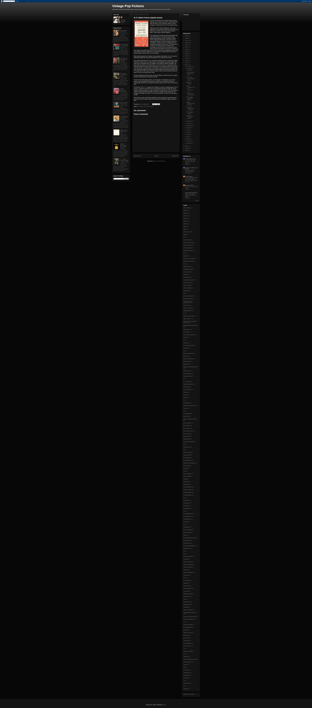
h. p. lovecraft (186, 381)
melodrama (186, 484)
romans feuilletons (188, 572)
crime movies (186, 285)
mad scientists (187, 473)
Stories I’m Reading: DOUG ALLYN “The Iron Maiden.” (190, 195)
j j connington (186, 413)
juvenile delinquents (188, 441)
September (190, 125)
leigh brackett (186, 455)
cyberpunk (186, 290)
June (188, 132)
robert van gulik (187, 567)
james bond (186, 416)
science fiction (187, 588)
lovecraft (185, 468)
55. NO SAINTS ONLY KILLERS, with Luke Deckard (190, 162)
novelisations (186, 508)
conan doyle (186, 277)
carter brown (186, 266)
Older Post (175, 156)
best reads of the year (189, 69)
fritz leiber (185, 348)
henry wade (186, 386)
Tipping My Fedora (190, 158)
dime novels (186, 305)
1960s (185, 221)
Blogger (164, 704)
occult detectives (148, 106)
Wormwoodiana (189, 185)
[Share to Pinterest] (159, 104)
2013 (186, 65)
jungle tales (186, 439)
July (188, 130)
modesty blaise (187, 495)
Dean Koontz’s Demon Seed (124, 103)
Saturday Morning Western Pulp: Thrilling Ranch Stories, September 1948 (191, 179)
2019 (186, 51)
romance (185, 569)
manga (185, 479)
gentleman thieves (188, 358)
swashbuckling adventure (189, 612)
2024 (186, 40)
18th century (186, 207)
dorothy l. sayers (187, 308)
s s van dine (186, 580)
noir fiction (186, 503)
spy (184, 599)
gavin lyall (185, 356)
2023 (186, 42)
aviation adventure (188, 250)
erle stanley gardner (188, 334)
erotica (185, 337)
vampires (185, 656)
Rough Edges (189, 176)
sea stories (186, 591)
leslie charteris (187, 460)
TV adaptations (187, 643)
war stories (186, 670)
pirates (185, 535)
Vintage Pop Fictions (128, 6)
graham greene (187, 373)
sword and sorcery (188, 619)
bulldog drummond (188, 261)
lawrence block (187, 452)
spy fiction (185, 601)
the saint (185, 630)
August (188, 127)
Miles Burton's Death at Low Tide (123, 131)
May (188, 134)
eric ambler (186, 332)
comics (185, 274)
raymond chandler (188, 556)
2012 (186, 146)
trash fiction (186, 640)
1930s (185, 213)
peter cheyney (187, 532)
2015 (186, 60)
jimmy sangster (187, 423)
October (189, 123)
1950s (185, 218)
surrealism (186, 607)
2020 (186, 49)
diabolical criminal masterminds (187, 302)
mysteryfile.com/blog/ (191, 192)
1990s (185, 229)
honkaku (185, 392)
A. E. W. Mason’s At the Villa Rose (190, 94)
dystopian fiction (187, 310)
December (189, 66)
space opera (186, 596)
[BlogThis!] (154, 104)
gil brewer (185, 364)
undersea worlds (187, 651)
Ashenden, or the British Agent (189, 117)
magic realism (187, 476)
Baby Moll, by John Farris (123, 31)
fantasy (185, 342)
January (189, 143)
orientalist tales (187, 519)
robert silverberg (187, 564)
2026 (186, 36)
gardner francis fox (188, 353)
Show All (196, 200)
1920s (185, 210)
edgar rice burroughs (188, 316)
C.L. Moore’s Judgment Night (124, 160)
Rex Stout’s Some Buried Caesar (123, 75)
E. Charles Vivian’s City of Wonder (190, 108)
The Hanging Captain (189, 112)
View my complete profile (123, 21)
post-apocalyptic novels (189, 537)
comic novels (186, 272)
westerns (185, 678)
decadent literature (188, 296)
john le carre (186, 433)
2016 (186, 58)
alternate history (187, 247)
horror (185, 395)
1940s (185, 215)
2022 (186, 45)
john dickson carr (187, 431)
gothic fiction (186, 370)
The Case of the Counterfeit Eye (190, 74)
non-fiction (186, 505)
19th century (140, 106)
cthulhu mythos (187, 288)
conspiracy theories (188, 280)
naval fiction (186, 500)
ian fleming (186, 403)
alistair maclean (187, 245)
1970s (185, 223)
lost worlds (186, 465)
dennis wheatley (187, 298)
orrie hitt (185, 521)
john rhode (186, 436)
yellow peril (186, 683)
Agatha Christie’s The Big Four (190, 103)
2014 (186, 62)
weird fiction (186, 672)
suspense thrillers (187, 609)
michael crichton (187, 489)
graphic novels (187, 376)
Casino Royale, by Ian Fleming (124, 45)
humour (185, 397)
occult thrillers (186, 516)
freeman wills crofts (188, 345)
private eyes (186, 543)
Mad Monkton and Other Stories (189, 98)
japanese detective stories (190, 419)
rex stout (185, 559)
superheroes (186, 604)
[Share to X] (156, 104)
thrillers (185, 635)
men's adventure (187, 487)
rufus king (185, 575)
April (188, 136)
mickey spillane (187, 492)
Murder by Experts (189, 83)
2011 (186, 148)
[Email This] (153, 104)
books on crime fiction (189, 258)
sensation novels (187, 593)
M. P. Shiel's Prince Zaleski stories (190, 79)
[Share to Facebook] (157, 104)
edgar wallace (187, 318)
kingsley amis (186, 447)
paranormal (186, 527)
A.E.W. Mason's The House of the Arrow (124, 118)
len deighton (186, 457)
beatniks (185, 256)
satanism (185, 583)
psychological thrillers (188, 545)
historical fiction (187, 389)
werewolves (186, 675)
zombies (185, 688)
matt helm (185, 481)
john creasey (186, 428)
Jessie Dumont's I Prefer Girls (123, 90)
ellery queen (186, 329)
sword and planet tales (189, 616)
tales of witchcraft (187, 624)
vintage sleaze (187, 662)
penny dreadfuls (187, 529)
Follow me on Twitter (188, 694)
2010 (186, 150)
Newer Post (137, 156)
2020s (185, 234)
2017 (186, 56)
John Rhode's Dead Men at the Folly (123, 60)
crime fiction (186, 282)
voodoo (185, 664)
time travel (186, 638)
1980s (185, 226)
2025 (186, 38)
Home (156, 156)
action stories (186, 240)
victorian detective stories (189, 659)
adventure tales (187, 242)
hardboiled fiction (187, 384)
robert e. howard (187, 561)
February (189, 141)
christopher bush (187, 269)
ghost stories (186, 361)
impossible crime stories (189, 405)
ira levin (185, 408)
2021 (186, 47)
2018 (186, 53)
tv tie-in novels (187, 646)
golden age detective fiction (190, 366)
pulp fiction (186, 548)
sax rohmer (186, 585)
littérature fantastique (188, 463)
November (189, 121)
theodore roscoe (187, 632)
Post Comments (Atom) (159, 161)
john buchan (186, 425)
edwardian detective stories (190, 325)
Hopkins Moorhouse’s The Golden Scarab (123, 146)
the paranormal (187, 627)
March (188, 139)
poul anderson (187, 540)
